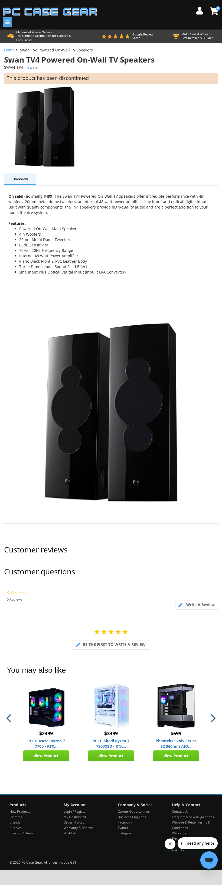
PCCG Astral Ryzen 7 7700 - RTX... (46, 743)
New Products (19, 811)
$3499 (111, 733)
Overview (20, 179)
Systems (15, 817)
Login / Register (75, 811)
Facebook (125, 822)
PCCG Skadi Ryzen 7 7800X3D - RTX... (111, 743)
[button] (9, 718)
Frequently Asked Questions (193, 817)
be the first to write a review (114, 644)
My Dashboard (75, 817)
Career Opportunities (134, 811)
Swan (32, 67)
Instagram (125, 833)
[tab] (196, 605)
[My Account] (201, 10)
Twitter (123, 827)
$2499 (46, 733)
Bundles (15, 827)
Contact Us (180, 811)
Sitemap (178, 849)
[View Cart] (213, 11)
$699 (176, 733)
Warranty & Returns (78, 827)
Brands (14, 822)
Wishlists (70, 833)
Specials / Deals (21, 833)
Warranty (179, 833)
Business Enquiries (132, 817)
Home (9, 50)
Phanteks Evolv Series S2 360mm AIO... (176, 743)
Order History (74, 822)
